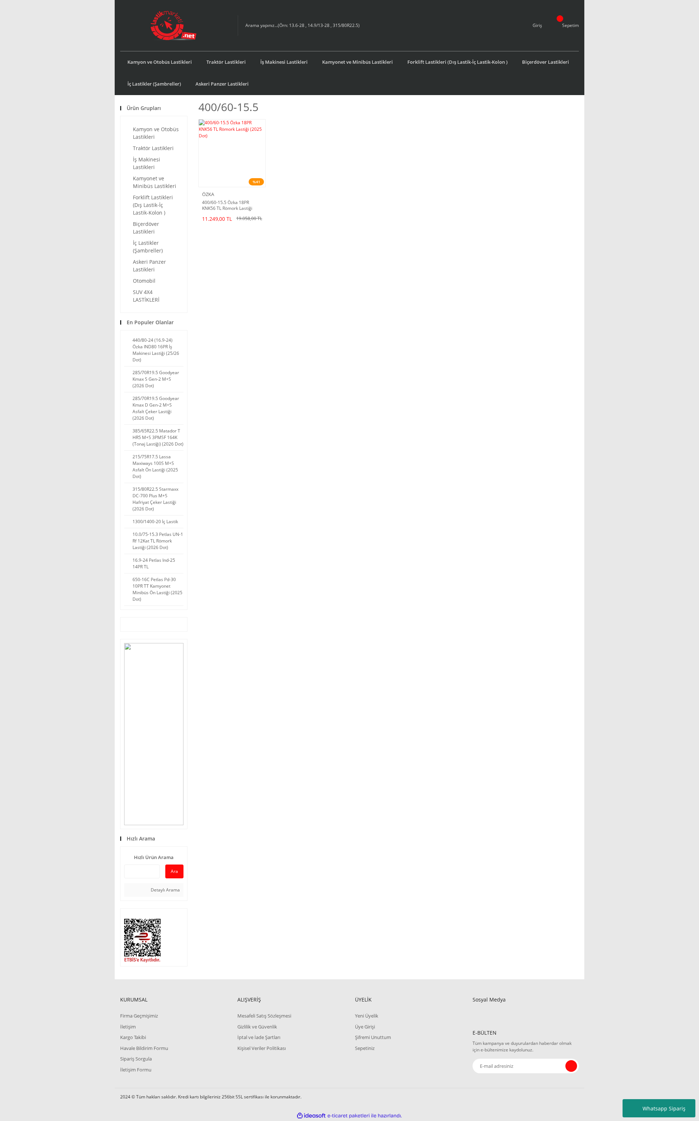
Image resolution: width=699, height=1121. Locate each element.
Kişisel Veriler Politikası (261, 1048)
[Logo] (173, 25)
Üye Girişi (365, 1026)
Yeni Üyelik (366, 1015)
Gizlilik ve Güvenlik (257, 1026)
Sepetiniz (365, 1048)
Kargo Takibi (133, 1037)
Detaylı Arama (165, 890)
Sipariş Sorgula (136, 1058)
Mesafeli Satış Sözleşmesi (264, 1015)
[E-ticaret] (348, 1115)
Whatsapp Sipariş (664, 1108)
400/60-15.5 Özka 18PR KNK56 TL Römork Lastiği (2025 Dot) (227, 205)
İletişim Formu (135, 1069)
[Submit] (571, 1066)
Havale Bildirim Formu (144, 1048)
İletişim (128, 1026)
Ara (174, 871)
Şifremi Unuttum (373, 1037)
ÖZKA (208, 194)
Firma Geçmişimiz (139, 1015)
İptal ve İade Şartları (258, 1037)
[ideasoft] (311, 1115)
